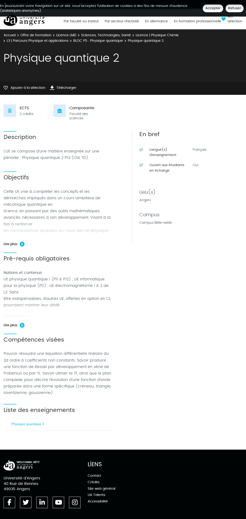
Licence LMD (66, 35)
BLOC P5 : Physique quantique (98, 40)
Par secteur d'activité (122, 21)
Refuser (234, 8)
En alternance (156, 21)
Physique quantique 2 (27, 424)
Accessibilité (98, 501)
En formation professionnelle (197, 21)
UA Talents (96, 494)
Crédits (93, 482)
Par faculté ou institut (81, 21)
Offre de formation (35, 35)
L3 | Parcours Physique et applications (37, 40)
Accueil (10, 35)
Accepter (213, 8)
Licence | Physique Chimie (157, 35)
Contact (94, 475)
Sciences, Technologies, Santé (106, 35)
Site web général (101, 488)
